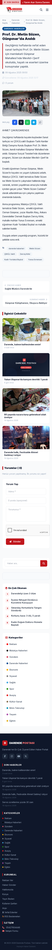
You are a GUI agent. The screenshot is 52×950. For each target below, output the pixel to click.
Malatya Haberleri (18, 650)
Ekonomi (13, 669)
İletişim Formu (11, 931)
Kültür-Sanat (15, 701)
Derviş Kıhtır (25, 254)
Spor (11, 689)
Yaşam (12, 714)
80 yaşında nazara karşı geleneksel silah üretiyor (25, 786)
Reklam (13, 644)
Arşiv (4, 908)
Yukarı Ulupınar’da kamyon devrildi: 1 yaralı (22, 778)
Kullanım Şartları (9, 903)
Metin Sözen (34, 248)
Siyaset (13, 676)
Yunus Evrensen (35, 259)
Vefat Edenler (10, 912)
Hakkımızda (7, 889)
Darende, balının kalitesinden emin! (18, 770)
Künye (5, 894)
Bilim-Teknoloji (16, 708)
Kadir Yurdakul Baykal (13, 259)
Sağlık (12, 682)
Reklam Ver (7, 880)
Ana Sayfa (5, 21)
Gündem (13, 657)
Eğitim (12, 721)
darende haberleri (16, 248)
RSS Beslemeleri (12, 916)
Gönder (17, 541)
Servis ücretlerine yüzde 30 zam (17, 802)
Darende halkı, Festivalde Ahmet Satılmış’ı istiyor (25, 794)
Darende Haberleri (16, 21)
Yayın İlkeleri (8, 899)
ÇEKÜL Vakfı (9, 254)
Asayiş (12, 695)
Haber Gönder (9, 885)
